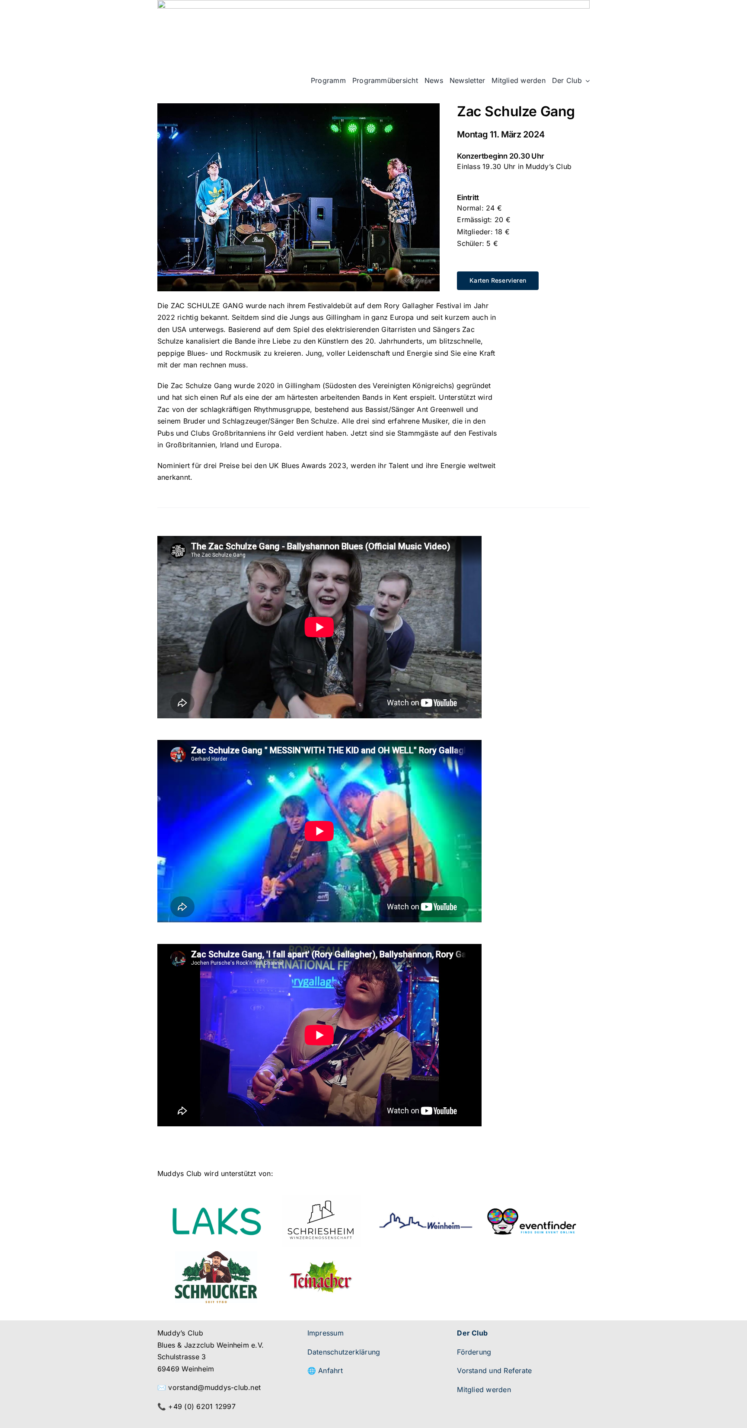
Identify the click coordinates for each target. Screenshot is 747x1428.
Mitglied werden (484, 1389)
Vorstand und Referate (494, 1370)
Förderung (474, 1352)
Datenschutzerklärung (343, 1352)
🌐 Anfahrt (325, 1370)
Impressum (325, 1333)
